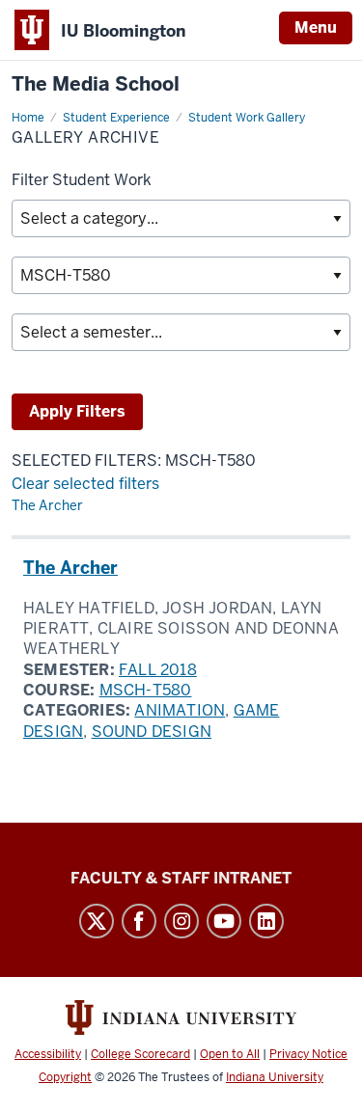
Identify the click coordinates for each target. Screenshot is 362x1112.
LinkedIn (266, 921)
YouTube (224, 921)
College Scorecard (140, 1054)
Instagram (181, 921)
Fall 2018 (158, 670)
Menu (315, 27)
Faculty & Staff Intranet (181, 878)
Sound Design (151, 731)
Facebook (139, 921)
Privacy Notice (308, 1054)
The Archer (47, 505)
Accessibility (47, 1054)
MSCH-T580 (145, 690)
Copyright (65, 1077)
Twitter (96, 921)
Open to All (230, 1054)
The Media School (96, 84)
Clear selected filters (85, 484)
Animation (179, 710)
